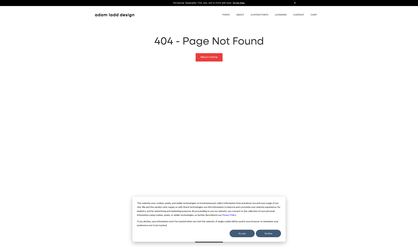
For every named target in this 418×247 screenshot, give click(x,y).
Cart (314, 15)
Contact (298, 15)
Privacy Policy (229, 215)
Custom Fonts (259, 15)
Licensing (281, 15)
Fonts (226, 15)
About (240, 15)
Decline (268, 233)
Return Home (209, 57)
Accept (242, 233)
